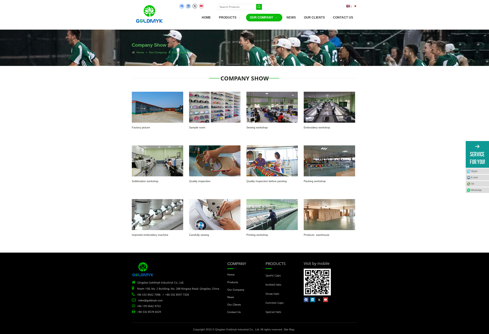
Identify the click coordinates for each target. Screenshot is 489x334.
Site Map (289, 329)
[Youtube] (201, 6)
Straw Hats (272, 294)
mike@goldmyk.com (150, 300)
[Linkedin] (188, 6)
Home (231, 274)
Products (232, 282)
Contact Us (234, 312)
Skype (474, 171)
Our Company (235, 289)
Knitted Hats (273, 284)
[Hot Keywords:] (259, 7)
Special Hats (273, 312)
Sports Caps (273, 275)
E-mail (474, 177)
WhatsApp (476, 190)
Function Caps (275, 303)
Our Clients (234, 304)
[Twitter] (194, 6)
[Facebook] (181, 6)
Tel (472, 183)
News (230, 297)
